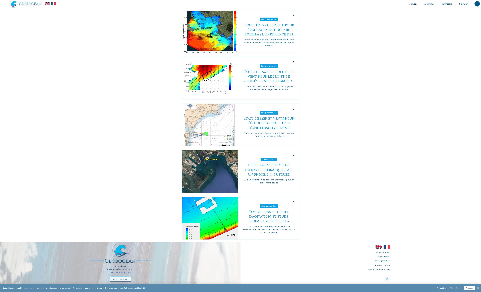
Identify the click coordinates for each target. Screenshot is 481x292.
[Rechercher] (477, 4)
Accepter (469, 288)
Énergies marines (268, 19)
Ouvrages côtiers (268, 206)
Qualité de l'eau (269, 159)
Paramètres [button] (441, 288)
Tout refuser (455, 288)
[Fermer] (477, 288)
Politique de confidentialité (134, 288)
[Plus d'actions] (294, 15)
